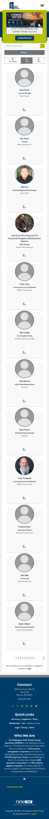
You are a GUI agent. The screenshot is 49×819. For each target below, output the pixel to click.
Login (29, 668)
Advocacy (15, 719)
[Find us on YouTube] (31, 706)
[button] (42, 46)
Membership (14, 723)
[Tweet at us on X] (17, 706)
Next (44, 658)
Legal (34, 814)
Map (38, 61)
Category (12, 61)
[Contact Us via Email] (36, 706)
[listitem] (24, 91)
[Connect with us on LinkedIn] (22, 706)
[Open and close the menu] (36, 5)
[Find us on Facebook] (13, 706)
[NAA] (32, 787)
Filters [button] (24, 52)
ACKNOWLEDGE (25, 38)
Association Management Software (24, 804)
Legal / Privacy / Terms (24, 727)
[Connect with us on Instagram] (27, 706)
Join (23, 723)
